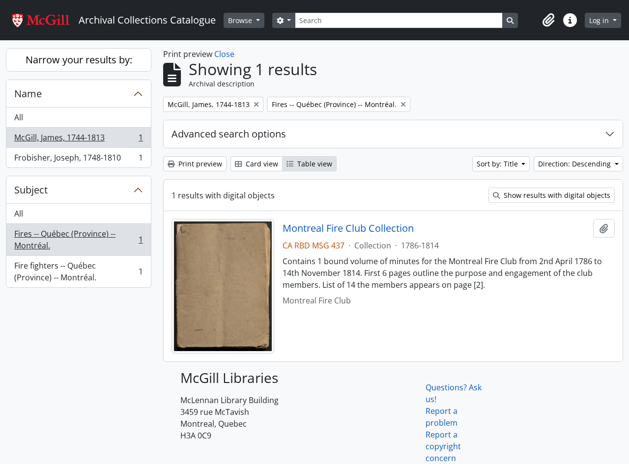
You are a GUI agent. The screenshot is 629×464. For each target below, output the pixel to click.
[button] (548, 20)
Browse (241, 20)
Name (28, 93)
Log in (600, 20)
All (18, 117)
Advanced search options (229, 133)
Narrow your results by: (79, 59)
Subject (31, 189)
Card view (261, 163)
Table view (313, 163)
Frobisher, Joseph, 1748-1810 (78, 159)
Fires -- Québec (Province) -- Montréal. (78, 239)
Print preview (199, 163)
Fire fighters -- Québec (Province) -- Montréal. (78, 271)
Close (224, 54)
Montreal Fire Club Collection (348, 228)
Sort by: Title (498, 163)
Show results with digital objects (556, 195)
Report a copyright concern (443, 446)
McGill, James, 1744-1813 (78, 140)
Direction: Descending (575, 163)
